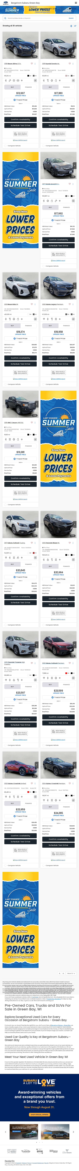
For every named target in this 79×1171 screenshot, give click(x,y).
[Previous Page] (59, 973)
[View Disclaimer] (22, 80)
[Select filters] (71, 25)
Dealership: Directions (54, 999)
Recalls (47, 1163)
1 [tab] (37, 1142)
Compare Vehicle (14, 146)
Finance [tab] (28, 87)
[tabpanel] (24, 1131)
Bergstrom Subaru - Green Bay (61, 1025)
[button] (37, 45)
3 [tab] (42, 1142)
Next (73, 1131)
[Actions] (35, 63)
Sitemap (24, 1163)
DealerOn (18, 1163)
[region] (20, 110)
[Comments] (35, 80)
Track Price (21, 100)
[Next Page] (63, 973)
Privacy (29, 1163)
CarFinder (35, 997)
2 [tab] (39, 1142)
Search (71, 18)
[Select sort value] (74, 25)
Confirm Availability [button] (20, 119)
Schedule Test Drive (20, 125)
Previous (5, 1131)
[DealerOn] (10, 1161)
